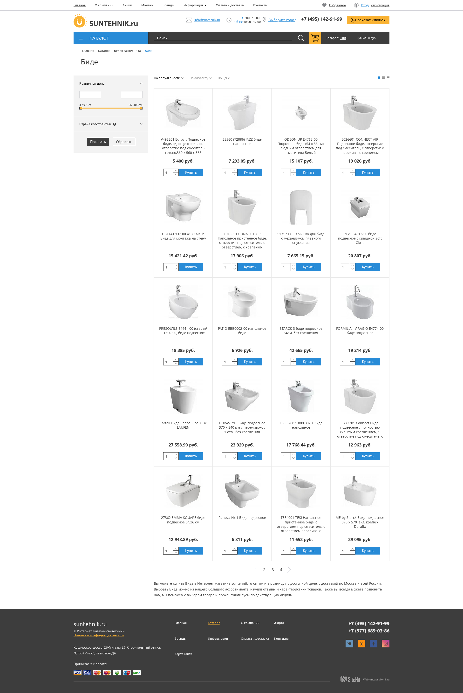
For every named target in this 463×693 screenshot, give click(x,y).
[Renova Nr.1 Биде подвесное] (242, 491)
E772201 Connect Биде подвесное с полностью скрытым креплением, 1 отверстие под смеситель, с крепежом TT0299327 (360, 432)
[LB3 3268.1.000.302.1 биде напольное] (301, 396)
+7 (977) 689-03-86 (368, 631)
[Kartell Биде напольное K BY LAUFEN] (183, 396)
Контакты (260, 5)
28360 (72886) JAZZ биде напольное (242, 141)
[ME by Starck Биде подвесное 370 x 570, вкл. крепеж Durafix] (360, 491)
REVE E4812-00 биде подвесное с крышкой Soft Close (360, 238)
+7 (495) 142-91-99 (321, 19)
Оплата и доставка (230, 5)
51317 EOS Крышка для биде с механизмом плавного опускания (301, 238)
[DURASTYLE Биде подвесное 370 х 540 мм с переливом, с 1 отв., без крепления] (242, 396)
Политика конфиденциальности (99, 635)
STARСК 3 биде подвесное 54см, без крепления (301, 330)
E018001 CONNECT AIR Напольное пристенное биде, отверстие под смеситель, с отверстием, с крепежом (242, 240)
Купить (191, 172)
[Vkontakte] (349, 643)
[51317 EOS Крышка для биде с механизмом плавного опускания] (301, 207)
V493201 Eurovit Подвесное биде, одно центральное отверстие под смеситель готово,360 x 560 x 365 (183, 146)
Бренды (168, 5)
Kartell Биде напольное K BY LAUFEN (183, 425)
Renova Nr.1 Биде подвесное (242, 517)
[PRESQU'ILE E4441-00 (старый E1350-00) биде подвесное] (183, 301)
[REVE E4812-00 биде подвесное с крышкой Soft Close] (360, 207)
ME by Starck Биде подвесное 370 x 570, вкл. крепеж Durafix (360, 521)
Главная (80, 5)
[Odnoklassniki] (361, 643)
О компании (104, 5)
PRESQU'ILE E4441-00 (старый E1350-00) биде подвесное (183, 330)
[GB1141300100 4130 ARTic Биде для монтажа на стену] (183, 207)
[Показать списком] (383, 77)
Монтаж (147, 5)
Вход (365, 5)
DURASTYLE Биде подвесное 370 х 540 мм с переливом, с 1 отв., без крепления (242, 427)
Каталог (214, 623)
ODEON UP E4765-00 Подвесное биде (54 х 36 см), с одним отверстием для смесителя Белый (301, 146)
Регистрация (380, 5)
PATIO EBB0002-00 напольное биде (242, 330)
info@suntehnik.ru (207, 20)
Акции (127, 5)
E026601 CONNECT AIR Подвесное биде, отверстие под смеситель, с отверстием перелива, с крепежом (360, 146)
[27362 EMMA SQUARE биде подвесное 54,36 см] (183, 491)
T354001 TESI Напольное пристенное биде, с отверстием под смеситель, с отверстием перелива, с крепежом (301, 526)
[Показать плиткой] (379, 77)
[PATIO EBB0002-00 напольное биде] (242, 301)
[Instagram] (385, 643)
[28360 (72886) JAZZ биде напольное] (242, 112)
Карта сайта (183, 654)
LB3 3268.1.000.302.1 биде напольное (301, 425)
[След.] (289, 569)
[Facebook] (373, 643)
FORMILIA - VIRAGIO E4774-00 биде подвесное (360, 330)
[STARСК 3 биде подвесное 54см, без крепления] (301, 301)
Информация (194, 5)
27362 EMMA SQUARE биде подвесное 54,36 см (183, 519)
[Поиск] (301, 38)
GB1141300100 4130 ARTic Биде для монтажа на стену (183, 236)
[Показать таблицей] (388, 77)
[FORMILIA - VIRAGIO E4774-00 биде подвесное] (360, 301)
